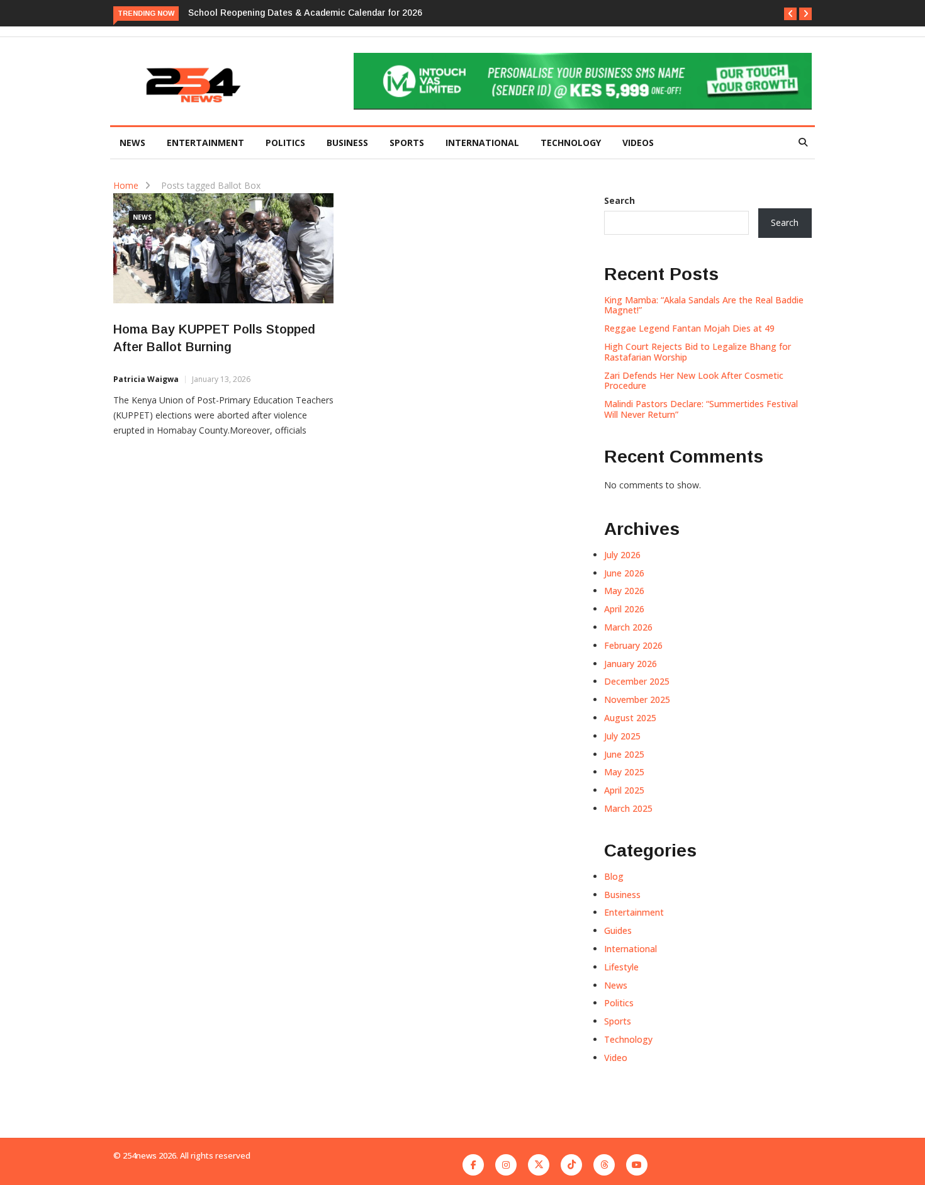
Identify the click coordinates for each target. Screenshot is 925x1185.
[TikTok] (571, 1165)
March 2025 (628, 808)
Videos (638, 143)
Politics (285, 143)
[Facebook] (473, 1165)
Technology (571, 143)
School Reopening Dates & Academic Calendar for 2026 (305, 13)
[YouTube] (637, 1165)
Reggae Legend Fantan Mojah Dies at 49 (689, 328)
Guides (618, 930)
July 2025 (622, 736)
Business (347, 143)
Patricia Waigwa (146, 379)
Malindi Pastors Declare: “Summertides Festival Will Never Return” (701, 409)
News (132, 143)
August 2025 (630, 718)
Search (619, 200)
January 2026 (630, 664)
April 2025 (624, 790)
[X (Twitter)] (538, 1165)
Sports (407, 143)
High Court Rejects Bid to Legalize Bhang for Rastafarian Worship (697, 351)
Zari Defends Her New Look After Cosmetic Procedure (693, 380)
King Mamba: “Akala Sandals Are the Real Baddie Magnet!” (704, 305)
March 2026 (628, 627)
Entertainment (205, 143)
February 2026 (633, 645)
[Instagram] (506, 1165)
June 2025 (624, 754)
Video (615, 1058)
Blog (614, 876)
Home (125, 185)
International (482, 143)
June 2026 (624, 573)
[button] (790, 14)
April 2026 (624, 609)
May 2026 (624, 591)
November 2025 (637, 699)
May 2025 (624, 772)
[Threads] (604, 1165)
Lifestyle (621, 967)
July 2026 (622, 555)
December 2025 (637, 681)
